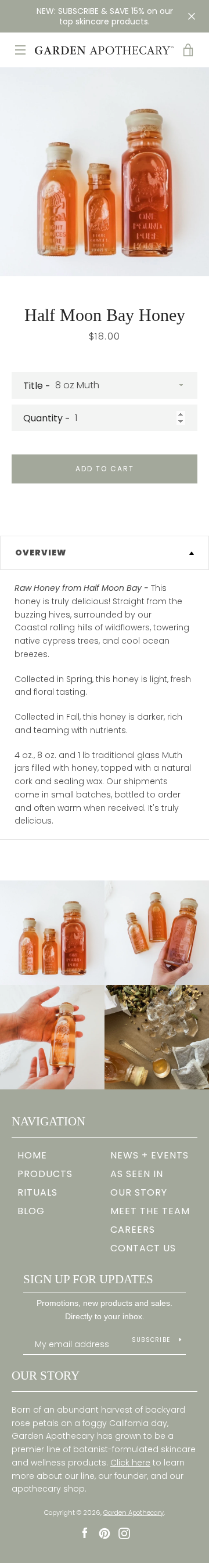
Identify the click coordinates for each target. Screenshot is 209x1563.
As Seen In (136, 1174)
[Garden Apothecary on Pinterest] (104, 1533)
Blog (31, 1211)
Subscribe (151, 1339)
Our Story (138, 1192)
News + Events (149, 1155)
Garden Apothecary (133, 1512)
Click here (130, 1462)
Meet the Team (150, 1211)
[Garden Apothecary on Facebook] (85, 1533)
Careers (132, 1229)
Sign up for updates (88, 1279)
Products (45, 1174)
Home (32, 1155)
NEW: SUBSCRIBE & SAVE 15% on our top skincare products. (105, 16)
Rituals (37, 1192)
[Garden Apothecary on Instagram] (124, 1533)
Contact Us (143, 1248)
